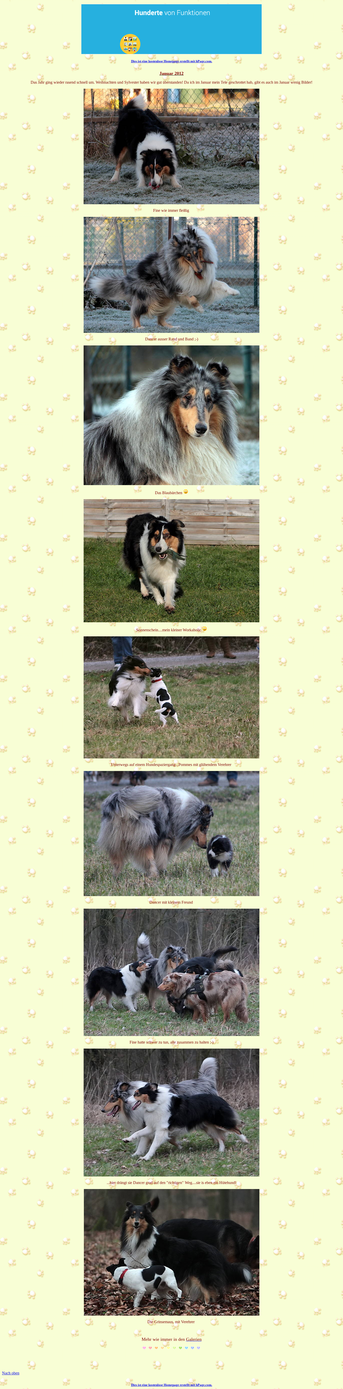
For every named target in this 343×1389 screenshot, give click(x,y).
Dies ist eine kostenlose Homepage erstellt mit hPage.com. (171, 61)
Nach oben (10, 1373)
